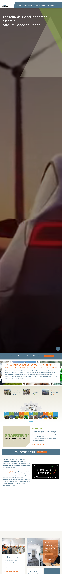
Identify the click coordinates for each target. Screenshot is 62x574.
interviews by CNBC (8, 472)
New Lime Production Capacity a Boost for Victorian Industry (25, 356)
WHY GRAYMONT (48, 559)
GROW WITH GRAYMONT (9, 571)
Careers (13, 1)
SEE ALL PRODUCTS (36, 444)
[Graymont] (5, 5)
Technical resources (34, 1)
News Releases (22, 1)
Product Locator (47, 1)
